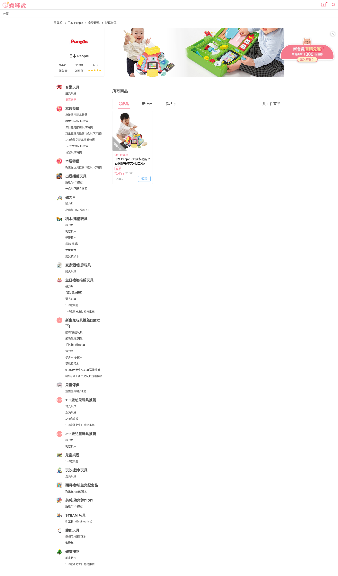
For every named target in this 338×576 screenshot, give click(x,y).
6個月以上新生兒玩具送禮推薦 (83, 376)
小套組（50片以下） (77, 209)
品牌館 (58, 22)
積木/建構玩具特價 (76, 121)
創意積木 (70, 231)
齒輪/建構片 (72, 243)
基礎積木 (70, 237)
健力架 (69, 351)
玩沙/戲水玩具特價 (76, 146)
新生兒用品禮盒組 (76, 491)
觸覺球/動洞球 (74, 338)
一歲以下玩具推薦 (76, 188)
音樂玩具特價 (73, 152)
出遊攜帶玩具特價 (76, 114)
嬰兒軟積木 (72, 256)
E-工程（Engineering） (79, 521)
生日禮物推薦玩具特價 (79, 127)
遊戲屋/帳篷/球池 (75, 391)
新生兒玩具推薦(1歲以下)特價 (83, 133)
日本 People (75, 22)
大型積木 (70, 250)
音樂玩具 (94, 22)
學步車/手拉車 (74, 357)
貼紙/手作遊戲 (74, 182)
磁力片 (69, 203)
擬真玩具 (70, 271)
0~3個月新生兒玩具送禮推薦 (82, 369)
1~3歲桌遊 (71, 305)
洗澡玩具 (70, 412)
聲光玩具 (70, 93)
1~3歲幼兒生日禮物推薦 (80, 311)
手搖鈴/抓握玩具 (75, 344)
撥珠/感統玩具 (74, 292)
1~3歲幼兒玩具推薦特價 (80, 139)
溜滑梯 (69, 542)
